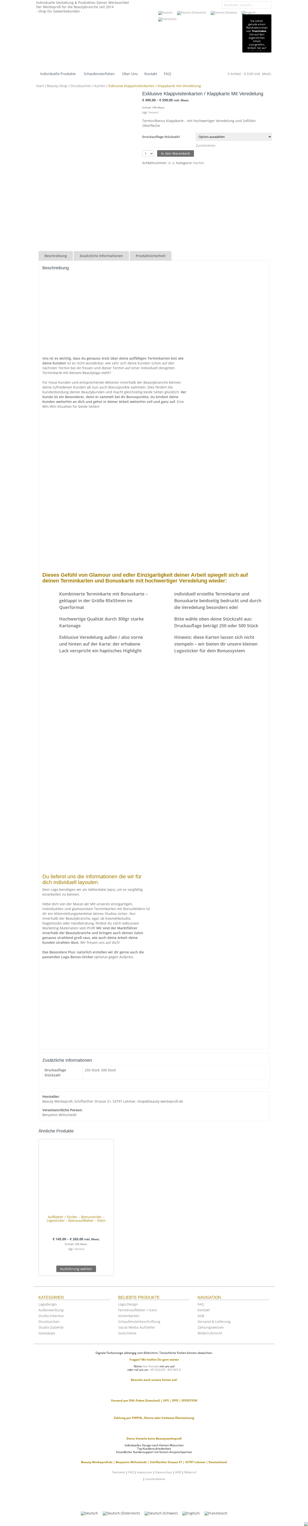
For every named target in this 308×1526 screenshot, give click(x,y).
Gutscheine (127, 1333)
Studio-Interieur (51, 1315)
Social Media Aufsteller (136, 1327)
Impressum (144, 1472)
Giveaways (46, 1333)
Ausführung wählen (76, 1269)
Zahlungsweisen (211, 1327)
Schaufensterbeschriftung (139, 1321)
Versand (153, 112)
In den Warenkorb (175, 153)
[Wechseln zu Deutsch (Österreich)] (191, 13)
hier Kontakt (151, 1366)
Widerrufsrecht (210, 1333)
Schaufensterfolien (99, 73)
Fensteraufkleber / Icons (137, 1310)
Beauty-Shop (57, 86)
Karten (100, 86)
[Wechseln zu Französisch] (167, 19)
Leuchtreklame (155, 1479)
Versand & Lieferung (214, 1321)
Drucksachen (81, 86)
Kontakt (150, 73)
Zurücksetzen (205, 145)
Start (40, 86)
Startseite (118, 1472)
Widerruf (190, 1472)
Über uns (130, 73)
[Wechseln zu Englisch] (248, 13)
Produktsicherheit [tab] (151, 255)
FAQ (167, 73)
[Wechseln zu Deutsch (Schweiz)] (223, 13)
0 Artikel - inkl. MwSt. (250, 73)
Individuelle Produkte (58, 73)
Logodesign (47, 1304)
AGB (201, 1315)
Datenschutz (163, 1472)
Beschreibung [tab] (56, 255)
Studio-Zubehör (51, 1327)
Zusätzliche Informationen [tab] (101, 255)
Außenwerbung (51, 1310)
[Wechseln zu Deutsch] (165, 13)
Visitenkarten (128, 1315)
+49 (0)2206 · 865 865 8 (165, 1370)
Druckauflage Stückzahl (161, 137)
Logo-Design (128, 1304)
